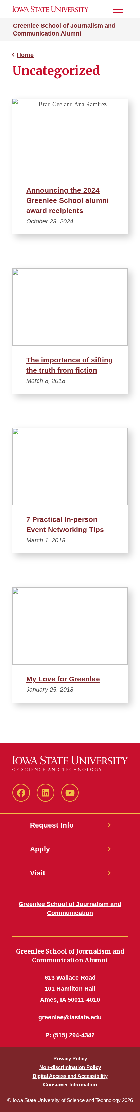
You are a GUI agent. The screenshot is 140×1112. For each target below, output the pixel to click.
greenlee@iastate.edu (70, 1017)
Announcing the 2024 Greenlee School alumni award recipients (67, 200)
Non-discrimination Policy (70, 1067)
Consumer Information (70, 1084)
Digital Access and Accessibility (70, 1076)
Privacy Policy (70, 1058)
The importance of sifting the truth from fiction (69, 365)
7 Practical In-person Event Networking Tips (65, 524)
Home (25, 55)
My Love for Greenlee (63, 679)
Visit (37, 873)
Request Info (52, 825)
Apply (40, 849)
